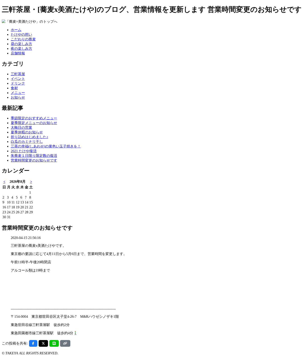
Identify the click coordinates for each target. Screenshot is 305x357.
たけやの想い (21, 34)
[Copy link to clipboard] (65, 343)
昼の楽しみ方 (21, 44)
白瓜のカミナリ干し (27, 141)
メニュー (18, 93)
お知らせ (18, 97)
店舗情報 (18, 53)
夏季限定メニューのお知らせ (34, 123)
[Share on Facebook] (33, 343)
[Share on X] (43, 343)
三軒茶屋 (18, 74)
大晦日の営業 (21, 127)
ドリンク (18, 83)
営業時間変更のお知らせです (34, 160)
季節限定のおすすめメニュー (34, 118)
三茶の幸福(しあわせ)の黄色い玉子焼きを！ (46, 146)
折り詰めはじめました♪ (29, 137)
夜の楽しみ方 (21, 48)
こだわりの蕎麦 (23, 39)
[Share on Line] (54, 343)
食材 (14, 88)
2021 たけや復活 (24, 151)
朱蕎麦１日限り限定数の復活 (34, 156)
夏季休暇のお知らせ (27, 132)
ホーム (16, 30)
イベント (18, 79)
